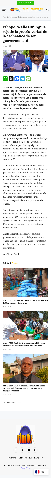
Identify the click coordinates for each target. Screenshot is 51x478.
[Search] (47, 10)
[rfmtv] (26, 10)
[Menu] (4, 10)
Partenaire (34, 458)
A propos (23, 458)
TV (42, 458)
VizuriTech (26, 468)
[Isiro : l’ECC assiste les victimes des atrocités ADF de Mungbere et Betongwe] (25, 282)
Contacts (12, 458)
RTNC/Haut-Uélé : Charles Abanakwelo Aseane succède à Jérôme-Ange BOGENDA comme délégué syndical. (25, 388)
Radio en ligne (25, 3)
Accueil (5, 17)
